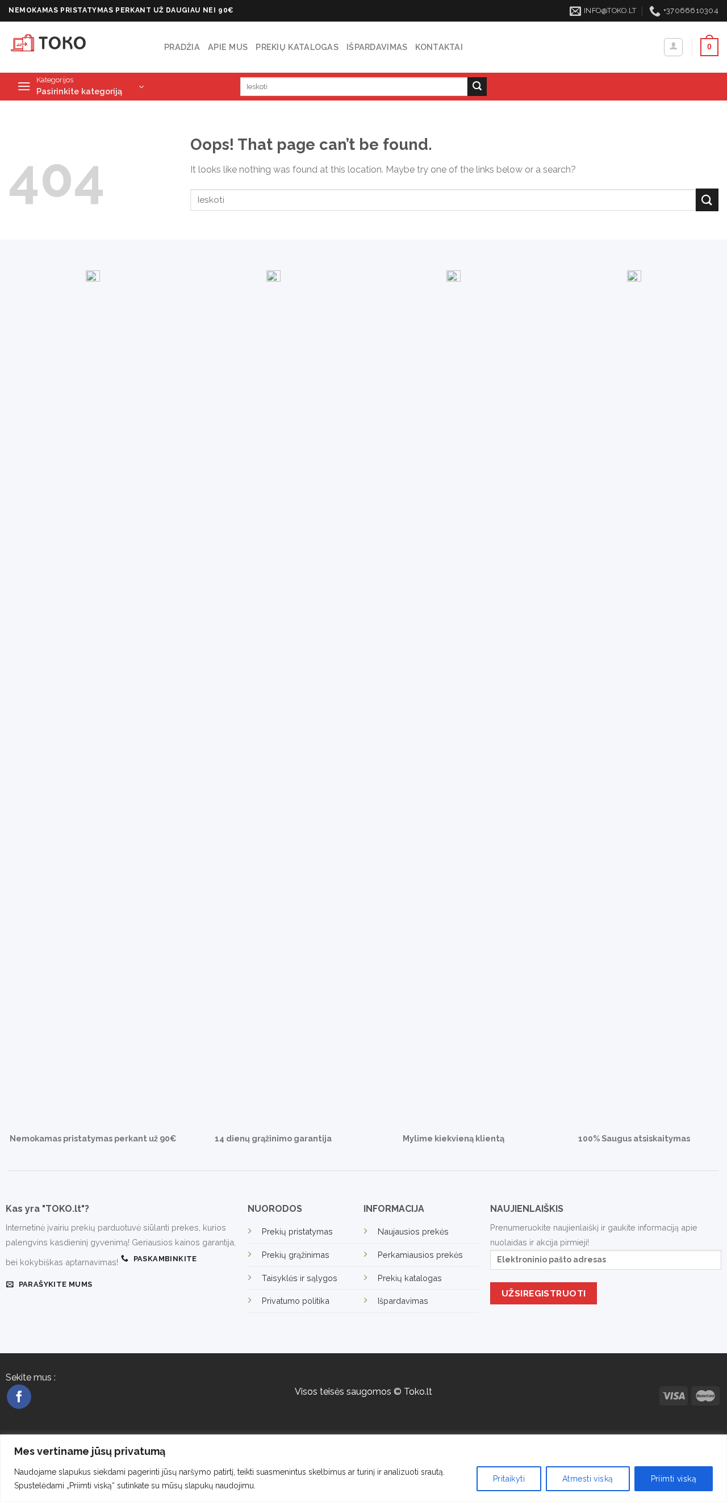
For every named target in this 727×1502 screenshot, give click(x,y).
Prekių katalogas (297, 47)
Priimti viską (673, 1478)
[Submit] (477, 87)
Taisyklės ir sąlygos (299, 1278)
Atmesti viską (587, 1478)
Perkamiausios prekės (420, 1255)
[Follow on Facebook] (19, 1396)
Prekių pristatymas (297, 1231)
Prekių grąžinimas (295, 1255)
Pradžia (182, 47)
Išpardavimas (376, 47)
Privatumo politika (295, 1301)
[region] (363, 1468)
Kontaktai (439, 47)
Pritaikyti (509, 1478)
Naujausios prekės (413, 1231)
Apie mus (228, 47)
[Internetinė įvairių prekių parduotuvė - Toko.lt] (78, 47)
